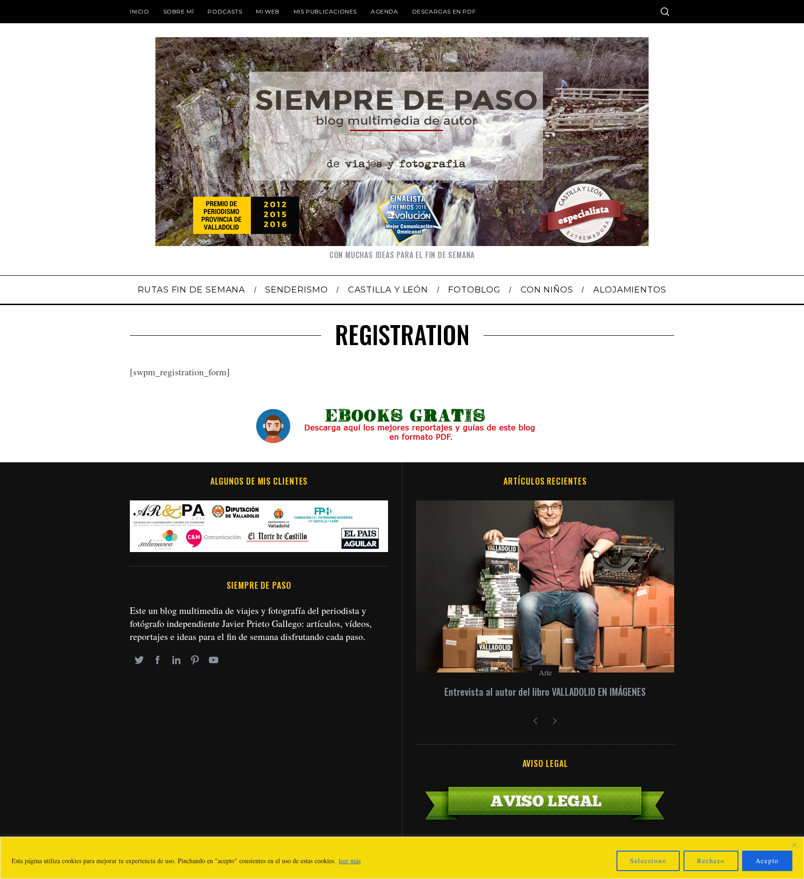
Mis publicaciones (325, 11)
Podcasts (225, 11)
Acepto (767, 860)
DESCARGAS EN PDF (444, 11)
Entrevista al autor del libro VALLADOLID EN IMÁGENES (545, 692)
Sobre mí (178, 11)
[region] (402, 858)
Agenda (384, 11)
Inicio (139, 11)
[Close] (794, 844)
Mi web (268, 11)
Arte (545, 672)
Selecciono (648, 860)
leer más (350, 860)
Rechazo (710, 860)
